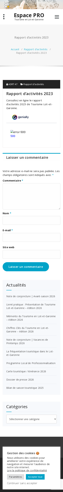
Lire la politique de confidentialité (27, 470)
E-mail (8, 230)
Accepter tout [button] (35, 476)
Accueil (15, 49)
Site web (9, 247)
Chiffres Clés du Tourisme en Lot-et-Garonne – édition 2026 (27, 329)
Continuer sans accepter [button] (22, 483)
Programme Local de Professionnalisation (30, 363)
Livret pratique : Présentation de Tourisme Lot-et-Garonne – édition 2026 (30, 306)
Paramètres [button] (15, 476)
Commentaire (13, 180)
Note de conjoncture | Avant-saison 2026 (30, 296)
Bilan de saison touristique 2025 (25, 387)
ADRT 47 (12, 84)
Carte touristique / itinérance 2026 (26, 371)
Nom (7, 213)
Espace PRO (29, 15)
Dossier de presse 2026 (20, 379)
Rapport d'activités (35, 49)
